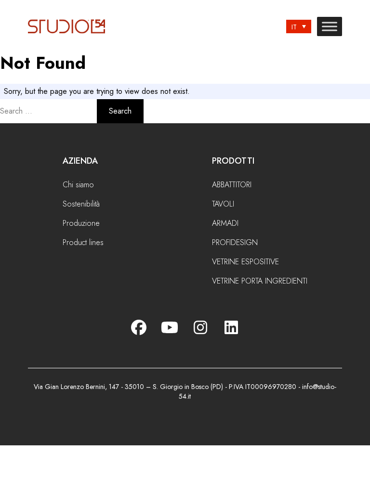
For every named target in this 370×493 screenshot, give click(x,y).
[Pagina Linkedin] (231, 327)
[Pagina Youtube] (169, 327)
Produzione (81, 223)
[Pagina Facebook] (138, 327)
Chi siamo (78, 184)
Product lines (83, 242)
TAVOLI (223, 203)
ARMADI (225, 223)
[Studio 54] (70, 26)
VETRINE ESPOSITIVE (245, 261)
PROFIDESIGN (235, 242)
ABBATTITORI (231, 184)
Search (120, 111)
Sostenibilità (81, 203)
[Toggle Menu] (329, 26)
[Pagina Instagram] (200, 327)
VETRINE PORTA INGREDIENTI (259, 280)
